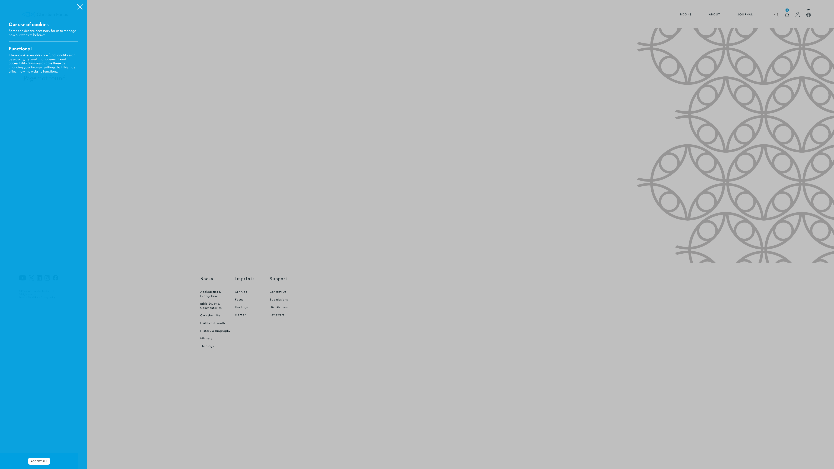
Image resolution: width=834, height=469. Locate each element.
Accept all (39, 461)
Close (79, 5)
